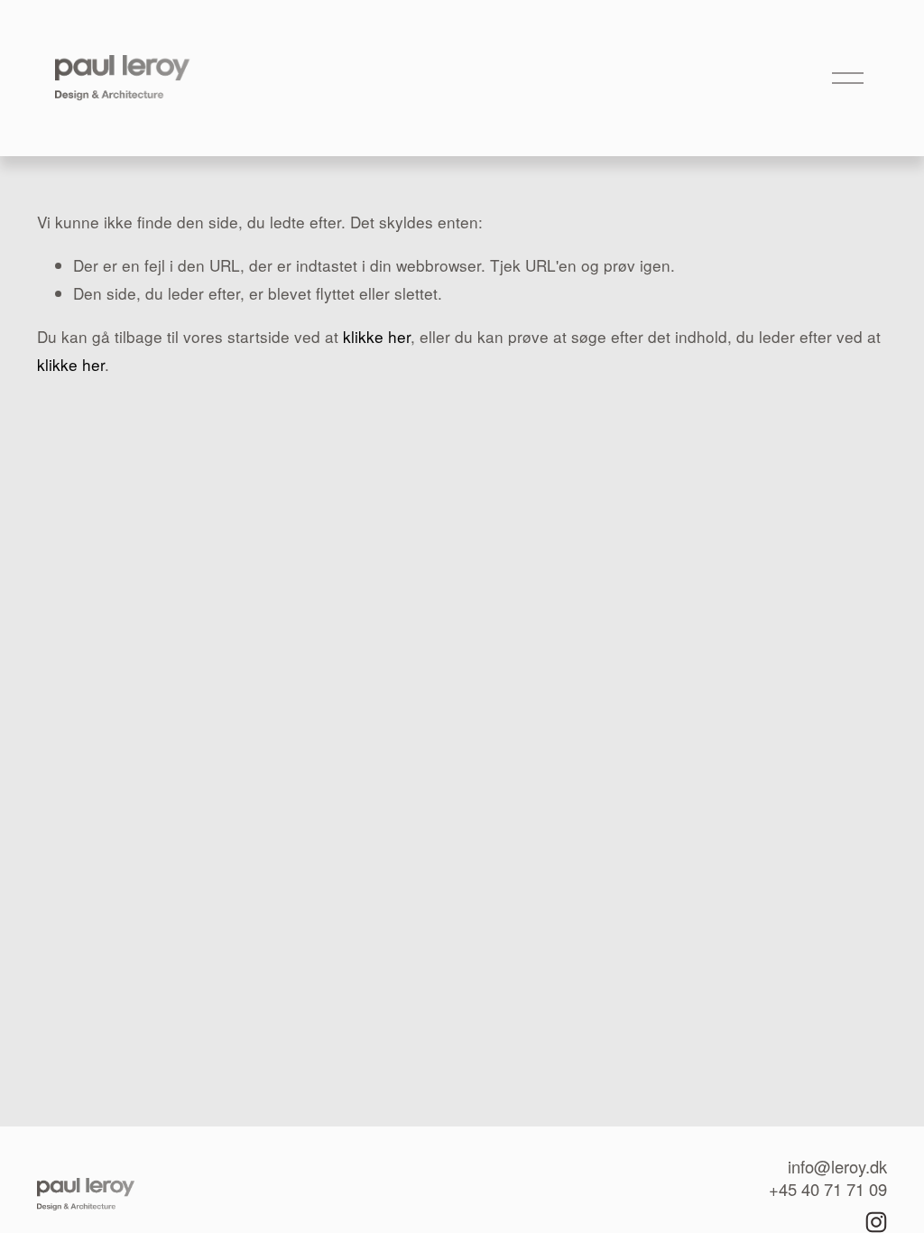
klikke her (377, 336)
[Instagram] (876, 1222)
